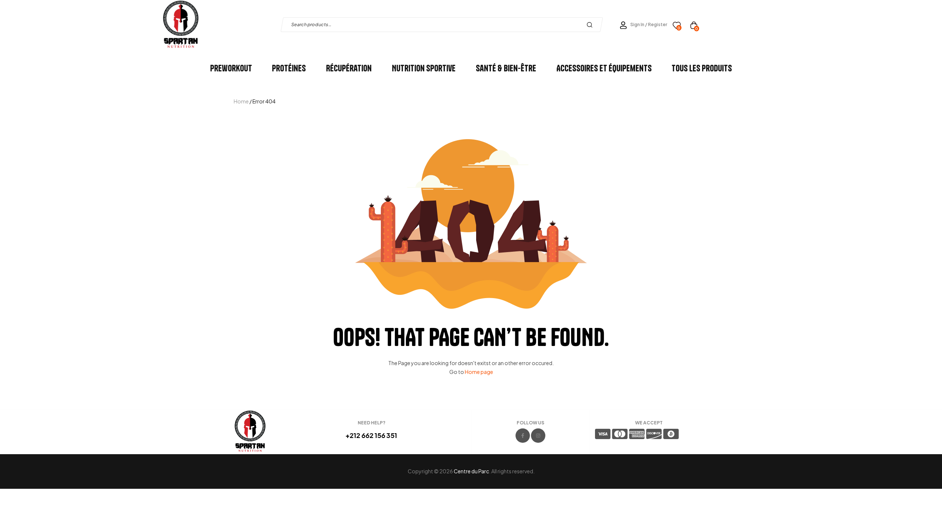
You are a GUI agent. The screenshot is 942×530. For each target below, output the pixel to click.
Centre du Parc (471, 471)
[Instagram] (538, 435)
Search (591, 24)
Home (241, 101)
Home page (479, 371)
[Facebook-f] (523, 435)
